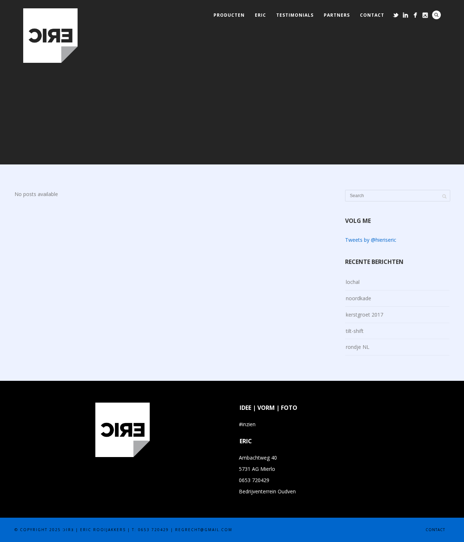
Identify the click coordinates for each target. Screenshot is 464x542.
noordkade (358, 298)
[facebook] (415, 15)
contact (372, 15)
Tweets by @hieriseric (370, 239)
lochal (353, 281)
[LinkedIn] (405, 15)
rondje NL (357, 346)
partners (337, 15)
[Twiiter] (395, 15)
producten (229, 15)
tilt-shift (355, 330)
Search (436, 15)
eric (260, 15)
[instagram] (425, 15)
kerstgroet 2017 (364, 314)
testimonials (295, 15)
